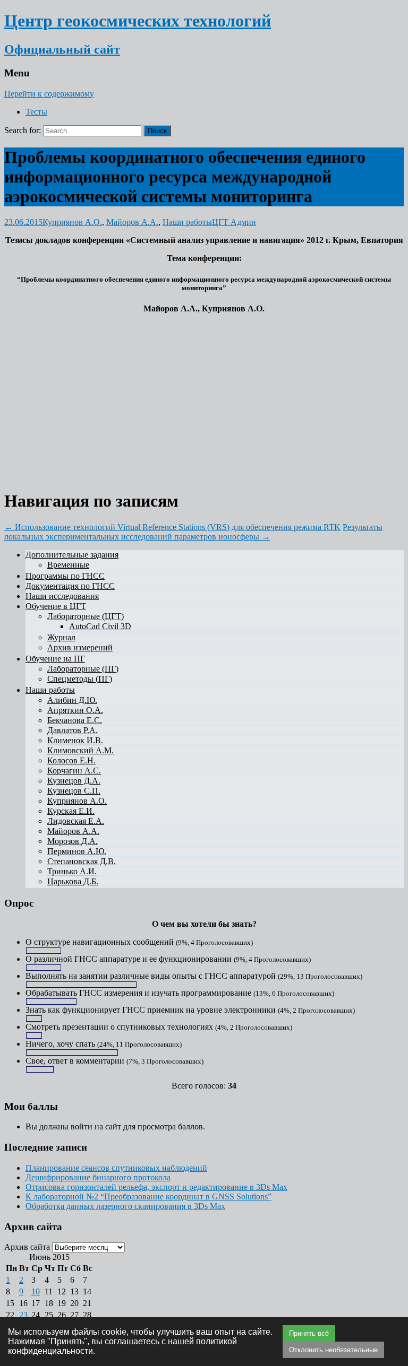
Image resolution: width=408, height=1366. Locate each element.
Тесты (36, 111)
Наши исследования (62, 596)
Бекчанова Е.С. (74, 720)
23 (23, 1314)
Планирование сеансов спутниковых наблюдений (116, 1167)
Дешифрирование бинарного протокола (98, 1177)
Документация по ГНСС (70, 585)
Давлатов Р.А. (72, 730)
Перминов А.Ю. (76, 851)
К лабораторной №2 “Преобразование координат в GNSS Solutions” (148, 1196)
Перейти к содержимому (49, 93)
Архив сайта (27, 1246)
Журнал (61, 637)
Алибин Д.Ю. (72, 699)
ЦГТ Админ (234, 222)
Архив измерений (80, 647)
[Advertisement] (204, 396)
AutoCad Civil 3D (100, 626)
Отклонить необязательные (333, 1350)
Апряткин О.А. (75, 710)
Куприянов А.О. (72, 222)
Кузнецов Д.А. (73, 780)
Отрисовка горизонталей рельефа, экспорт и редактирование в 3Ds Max (156, 1186)
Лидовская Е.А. (75, 820)
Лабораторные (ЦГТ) (85, 616)
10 (35, 1291)
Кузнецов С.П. (73, 790)
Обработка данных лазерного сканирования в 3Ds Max (125, 1206)
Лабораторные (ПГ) (82, 668)
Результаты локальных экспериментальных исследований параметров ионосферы (193, 532)
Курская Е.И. (71, 810)
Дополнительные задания (72, 554)
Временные (68, 564)
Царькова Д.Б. (72, 881)
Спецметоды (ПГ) (79, 678)
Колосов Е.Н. (71, 760)
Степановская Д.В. (81, 861)
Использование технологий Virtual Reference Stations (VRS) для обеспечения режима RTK (172, 527)
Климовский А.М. (80, 750)
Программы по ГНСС (65, 575)
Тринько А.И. (72, 871)
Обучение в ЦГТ (56, 606)
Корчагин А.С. (74, 770)
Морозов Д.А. (72, 841)
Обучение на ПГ (55, 658)
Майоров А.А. (132, 222)
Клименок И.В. (75, 740)
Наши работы (187, 222)
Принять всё (309, 1333)
